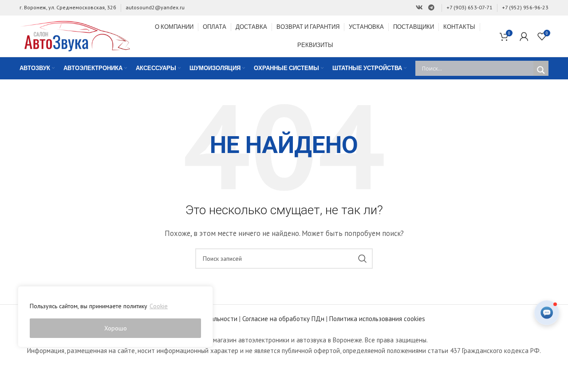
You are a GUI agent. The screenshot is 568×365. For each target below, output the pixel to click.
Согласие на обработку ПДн (283, 318)
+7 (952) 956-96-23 (525, 7)
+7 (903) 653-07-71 (469, 7)
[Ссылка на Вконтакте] (419, 8)
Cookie (159, 306)
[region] (115, 316)
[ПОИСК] (362, 258)
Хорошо (115, 328)
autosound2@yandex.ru (155, 7)
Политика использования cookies (377, 318)
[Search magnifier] (540, 70)
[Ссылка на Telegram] (431, 8)
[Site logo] (75, 35)
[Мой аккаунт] (524, 36)
